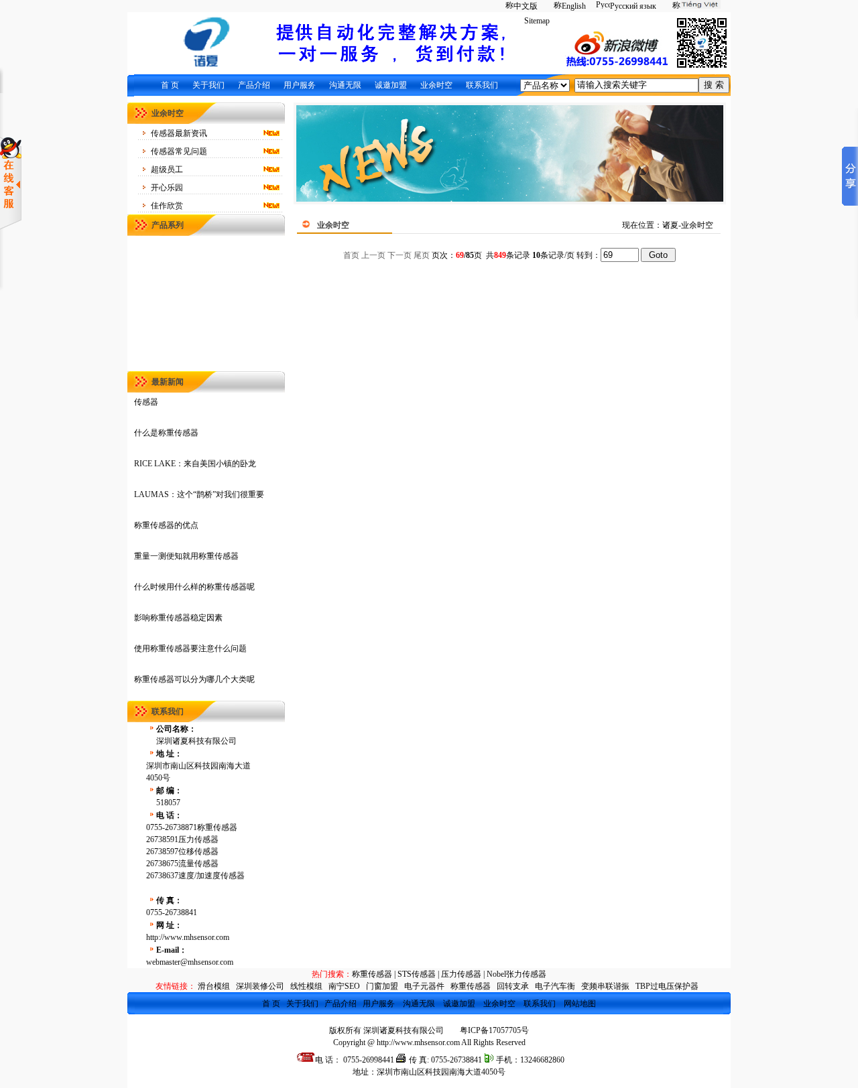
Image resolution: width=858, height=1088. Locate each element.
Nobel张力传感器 (516, 974)
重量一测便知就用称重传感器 (186, 556)
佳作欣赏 (167, 205)
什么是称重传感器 (166, 432)
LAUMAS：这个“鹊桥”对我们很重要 (199, 494)
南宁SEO (344, 986)
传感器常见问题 (179, 151)
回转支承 (513, 986)
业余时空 (436, 85)
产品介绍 (254, 85)
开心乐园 (167, 187)
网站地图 (580, 1003)
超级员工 (167, 169)
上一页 (373, 255)
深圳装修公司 (260, 986)
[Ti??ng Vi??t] (693, 6)
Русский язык (633, 6)
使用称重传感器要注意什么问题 (190, 648)
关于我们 (208, 85)
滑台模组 (214, 986)
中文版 (525, 6)
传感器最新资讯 (179, 133)
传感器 (146, 402)
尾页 (422, 255)
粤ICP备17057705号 (494, 1030)
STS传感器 (416, 974)
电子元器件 (424, 986)
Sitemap (537, 20)
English (574, 6)
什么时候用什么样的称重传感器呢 (194, 587)
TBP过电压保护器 (666, 986)
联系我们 (482, 85)
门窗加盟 (382, 986)
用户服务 (300, 85)
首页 (351, 255)
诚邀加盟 (391, 85)
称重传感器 (372, 974)
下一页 (399, 255)
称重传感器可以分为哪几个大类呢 (194, 679)
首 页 (170, 85)
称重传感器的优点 (166, 525)
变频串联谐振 (605, 986)
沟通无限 (345, 85)
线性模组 (306, 986)
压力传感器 (461, 974)
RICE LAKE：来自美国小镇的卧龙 (195, 463)
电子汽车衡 (555, 986)
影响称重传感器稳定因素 (178, 617)
